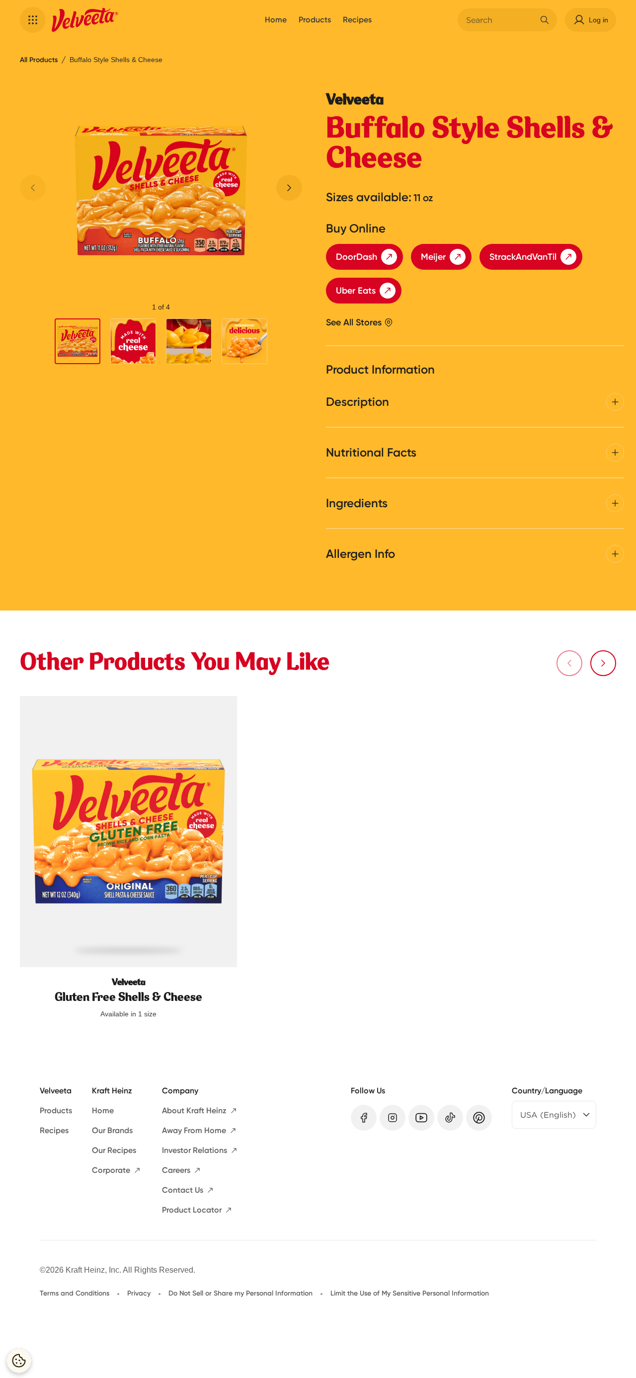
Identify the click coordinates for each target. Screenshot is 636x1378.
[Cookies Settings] (18, 1360)
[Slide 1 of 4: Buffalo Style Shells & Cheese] (77, 342)
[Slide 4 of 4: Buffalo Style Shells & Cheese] (244, 341)
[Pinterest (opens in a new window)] (479, 1118)
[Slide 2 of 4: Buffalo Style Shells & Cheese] (133, 341)
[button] (33, 20)
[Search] (545, 20)
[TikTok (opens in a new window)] (450, 1118)
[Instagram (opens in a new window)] (392, 1118)
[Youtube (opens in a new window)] (421, 1118)
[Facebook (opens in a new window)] (364, 1118)
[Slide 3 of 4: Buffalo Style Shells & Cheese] (189, 341)
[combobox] (500, 20)
